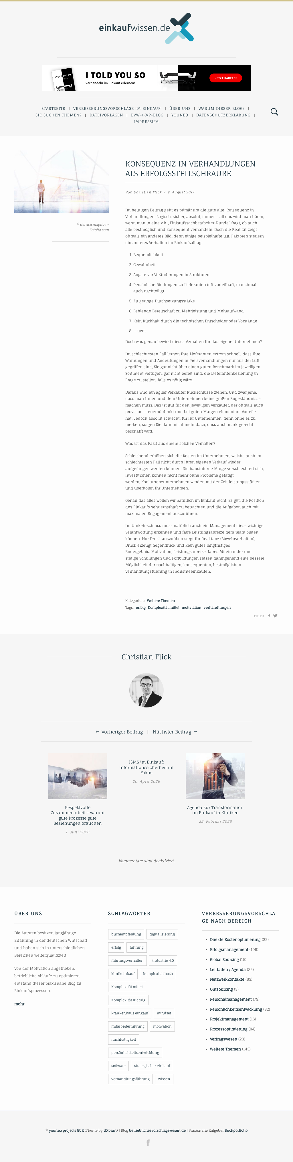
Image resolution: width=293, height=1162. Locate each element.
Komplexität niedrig (128, 1000)
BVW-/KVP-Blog (147, 115)
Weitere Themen (161, 600)
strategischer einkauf (152, 1066)
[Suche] (274, 112)
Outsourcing (221, 989)
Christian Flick (148, 192)
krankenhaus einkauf (129, 1013)
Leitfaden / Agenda (228, 969)
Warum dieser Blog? (222, 108)
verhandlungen (217, 607)
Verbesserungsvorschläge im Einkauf (117, 108)
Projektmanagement (229, 1019)
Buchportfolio (236, 1130)
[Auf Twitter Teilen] (275, 615)
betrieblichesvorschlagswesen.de (157, 1130)
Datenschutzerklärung (223, 115)
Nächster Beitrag (172, 732)
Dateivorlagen (106, 115)
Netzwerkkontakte (227, 979)
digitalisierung (162, 934)
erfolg (141, 607)
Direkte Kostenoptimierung (235, 939)
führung (137, 947)
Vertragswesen (223, 1039)
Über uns (180, 108)
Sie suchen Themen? (58, 115)
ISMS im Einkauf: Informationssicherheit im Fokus (146, 767)
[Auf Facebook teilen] (269, 615)
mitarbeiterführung (127, 1026)
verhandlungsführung (130, 1079)
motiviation (191, 607)
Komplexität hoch (158, 973)
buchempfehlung (126, 934)
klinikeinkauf (122, 973)
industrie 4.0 (163, 960)
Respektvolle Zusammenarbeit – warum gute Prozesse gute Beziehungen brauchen (77, 815)
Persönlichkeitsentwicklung (236, 1009)
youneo (179, 115)
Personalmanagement (231, 999)
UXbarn (110, 1130)
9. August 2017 (180, 192)
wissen (164, 1079)
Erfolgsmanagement (229, 949)
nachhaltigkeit (123, 1039)
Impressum (146, 121)
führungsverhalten (127, 960)
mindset (164, 1013)
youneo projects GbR (66, 1130)
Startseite (53, 108)
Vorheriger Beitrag (122, 732)
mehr (19, 1004)
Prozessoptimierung (229, 1029)
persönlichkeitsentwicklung (135, 1052)
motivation (162, 1026)
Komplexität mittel (163, 607)
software (118, 1066)
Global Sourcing (224, 959)
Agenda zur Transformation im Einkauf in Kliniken (215, 810)
